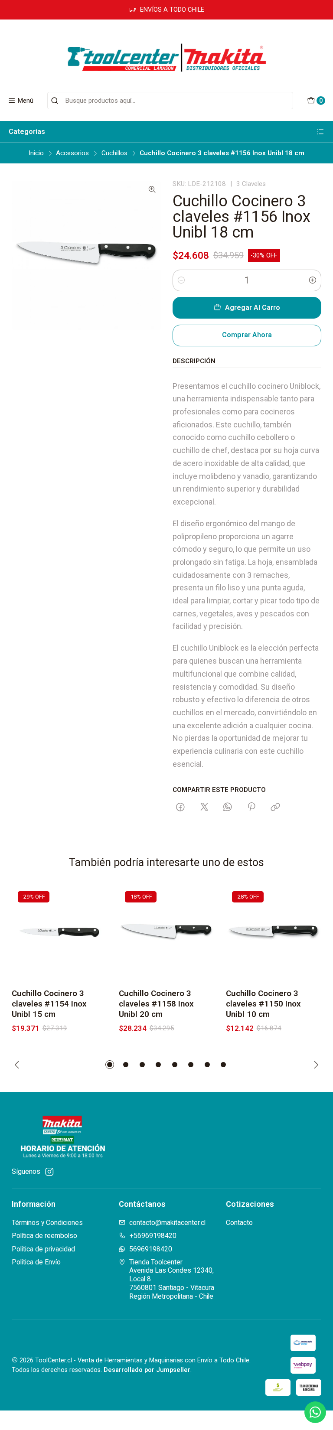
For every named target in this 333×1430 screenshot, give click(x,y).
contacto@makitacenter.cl (167, 1222)
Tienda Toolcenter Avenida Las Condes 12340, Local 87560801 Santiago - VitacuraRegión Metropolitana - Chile (171, 1279)
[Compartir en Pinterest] (251, 807)
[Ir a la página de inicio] (166, 57)
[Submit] (54, 100)
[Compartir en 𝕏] (204, 807)
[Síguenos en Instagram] (49, 1172)
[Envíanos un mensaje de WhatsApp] (315, 1412)
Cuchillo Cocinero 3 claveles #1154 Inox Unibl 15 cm (49, 1003)
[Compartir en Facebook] (181, 807)
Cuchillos (114, 153)
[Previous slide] (18, 1064)
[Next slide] (314, 1064)
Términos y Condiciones (47, 1222)
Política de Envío (36, 1262)
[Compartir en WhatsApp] (227, 807)
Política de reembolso (44, 1235)
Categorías (27, 131)
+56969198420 (153, 1235)
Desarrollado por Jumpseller (147, 1370)
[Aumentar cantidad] (312, 280)
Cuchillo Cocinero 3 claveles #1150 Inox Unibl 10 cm (263, 1003)
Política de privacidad (43, 1249)
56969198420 (150, 1249)
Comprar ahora (247, 335)
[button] (109, 1064)
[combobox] (170, 100)
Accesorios (72, 153)
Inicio (36, 153)
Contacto (239, 1222)
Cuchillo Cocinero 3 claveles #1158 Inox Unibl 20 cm (156, 1003)
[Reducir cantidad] (181, 280)
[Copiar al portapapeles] (275, 807)
